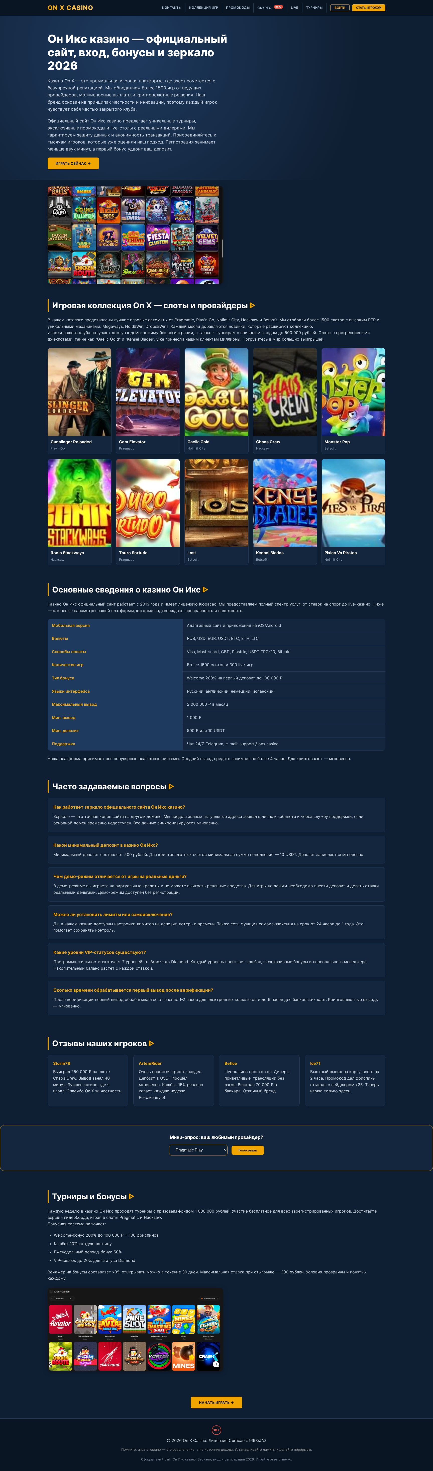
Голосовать (248, 1150)
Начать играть (214, 1402)
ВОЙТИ (340, 8)
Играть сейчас (71, 163)
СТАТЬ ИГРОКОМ (368, 8)
